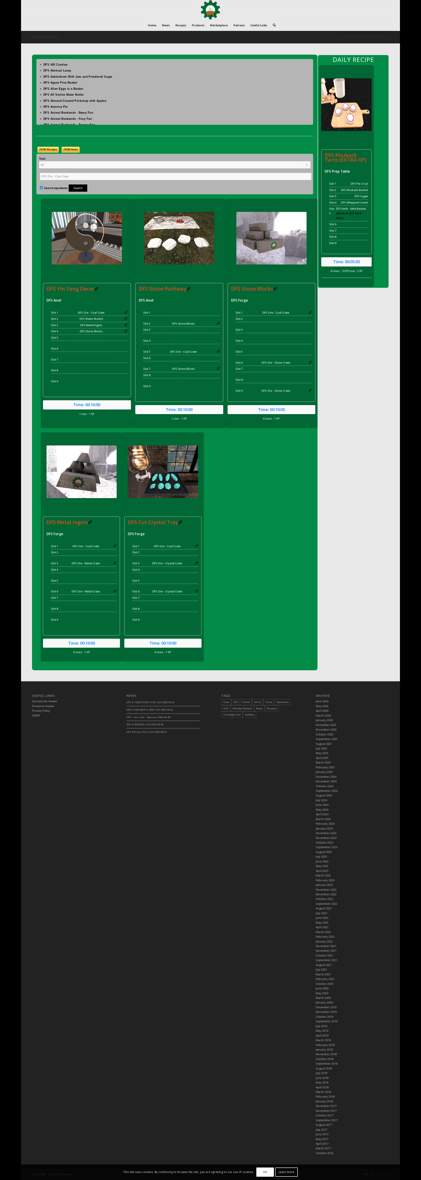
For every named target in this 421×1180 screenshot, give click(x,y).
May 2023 (322, 866)
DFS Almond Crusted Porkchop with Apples (74, 100)
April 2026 (322, 711)
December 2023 (326, 833)
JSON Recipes (48, 149)
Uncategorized (232, 714)
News (259, 708)
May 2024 (322, 810)
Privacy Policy (41, 711)
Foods (268, 702)
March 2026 (323, 715)
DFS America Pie (55, 106)
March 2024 (323, 819)
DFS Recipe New (45, 37)
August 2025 (324, 744)
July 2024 (321, 800)
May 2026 (322, 706)
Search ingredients (55, 188)
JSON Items (70, 149)
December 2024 (326, 777)
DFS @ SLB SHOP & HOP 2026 (143, 709)
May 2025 (322, 753)
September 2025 (326, 739)
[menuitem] (152, 25)
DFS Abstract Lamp (57, 70)
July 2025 (321, 748)
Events (246, 702)
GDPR (36, 715)
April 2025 (322, 758)
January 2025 (324, 772)
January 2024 (324, 828)
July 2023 (321, 856)
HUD (225, 708)
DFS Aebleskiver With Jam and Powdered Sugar (77, 76)
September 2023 (326, 847)
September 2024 (326, 791)
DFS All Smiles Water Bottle (63, 94)
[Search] (273, 25)
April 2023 (322, 871)
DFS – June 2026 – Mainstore (142, 717)
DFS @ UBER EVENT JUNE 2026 (144, 702)
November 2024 (326, 781)
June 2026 (322, 701)
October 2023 (324, 842)
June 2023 (322, 861)
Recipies (272, 708)
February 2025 (325, 767)
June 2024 (322, 805)
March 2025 (323, 762)
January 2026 (324, 720)
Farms (257, 702)
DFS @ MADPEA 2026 (138, 724)
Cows (226, 702)
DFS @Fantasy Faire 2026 (140, 731)
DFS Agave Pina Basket (60, 82)
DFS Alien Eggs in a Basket (63, 88)
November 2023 (326, 838)
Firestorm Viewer (43, 706)
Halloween (283, 702)
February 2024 (325, 824)
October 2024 (324, 786)
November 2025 (326, 729)
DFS (236, 702)
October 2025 (324, 734)
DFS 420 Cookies (55, 64)
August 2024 (324, 795)
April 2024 (322, 814)
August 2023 (324, 852)
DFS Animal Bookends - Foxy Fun (67, 118)
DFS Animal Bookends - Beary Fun (68, 112)
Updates (249, 714)
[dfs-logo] (210, 10)
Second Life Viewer (44, 701)
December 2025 (326, 725)
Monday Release (242, 708)
